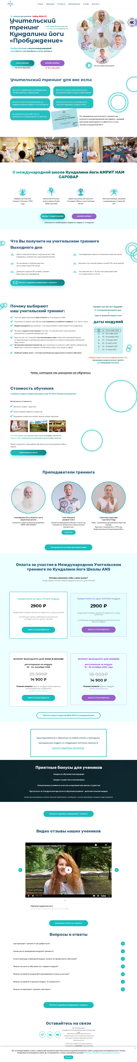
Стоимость (61, 4)
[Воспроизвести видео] (68, 870)
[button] (89, 65)
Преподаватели (74, 4)
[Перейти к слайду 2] (66, 900)
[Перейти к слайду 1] (64, 900)
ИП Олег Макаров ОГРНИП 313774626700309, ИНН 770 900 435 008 (78, 1030)
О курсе (40, 4)
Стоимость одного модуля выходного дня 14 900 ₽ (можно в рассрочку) (43, 394)
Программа (50, 4)
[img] (50, 1035)
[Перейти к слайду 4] (70, 900)
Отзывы (86, 4)
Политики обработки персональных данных (101, 1053)
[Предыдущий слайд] (20, 870)
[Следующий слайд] (117, 870)
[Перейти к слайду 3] (68, 900)
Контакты (95, 4)
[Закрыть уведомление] (135, 1048)
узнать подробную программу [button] (68, 748)
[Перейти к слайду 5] (72, 900)
